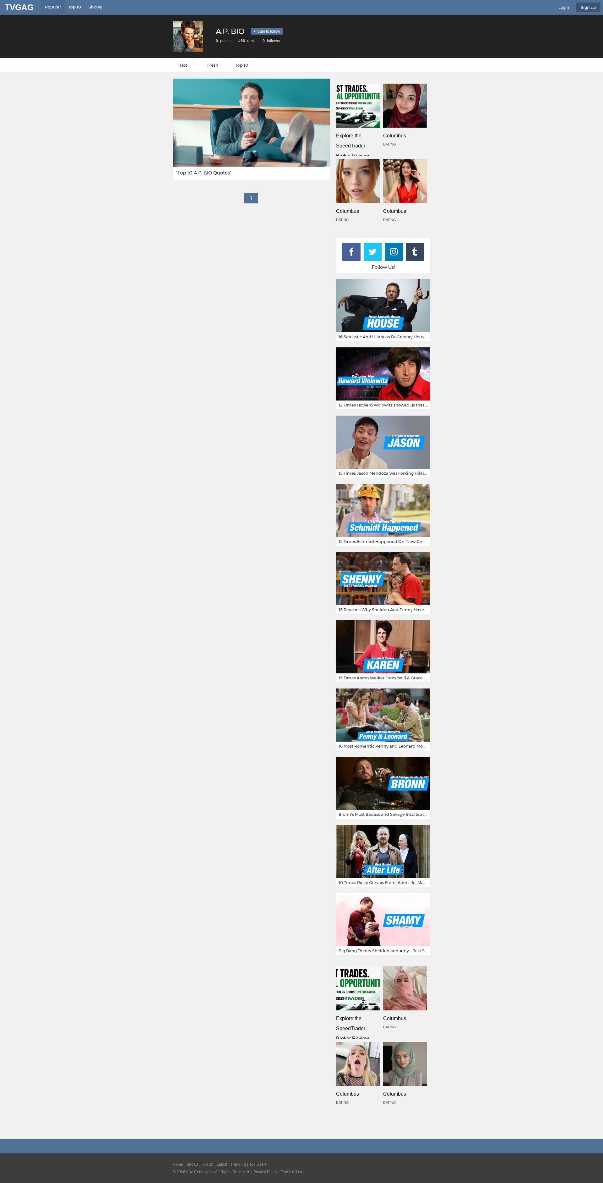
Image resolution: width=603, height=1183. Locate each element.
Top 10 (74, 6)
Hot (183, 65)
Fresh (212, 65)
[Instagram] (394, 252)
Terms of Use (292, 1172)
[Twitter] (373, 252)
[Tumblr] (415, 252)
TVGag (19, 7)
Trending (238, 1164)
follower (273, 41)
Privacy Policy (265, 1172)
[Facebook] (351, 252)
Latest (222, 1164)
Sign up (588, 7)
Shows (95, 6)
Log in (564, 7)
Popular (53, 6)
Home (178, 1164)
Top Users (258, 1164)
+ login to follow (266, 31)
